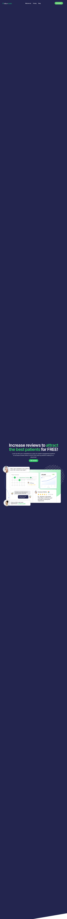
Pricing (34, 3)
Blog (39, 3)
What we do (28, 3)
